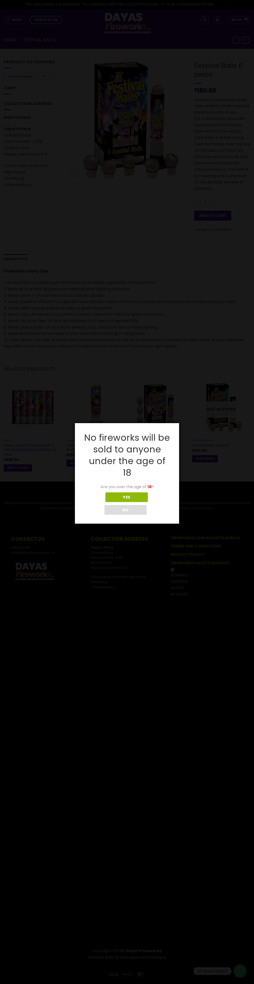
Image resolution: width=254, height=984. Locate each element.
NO (125, 509)
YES (126, 497)
